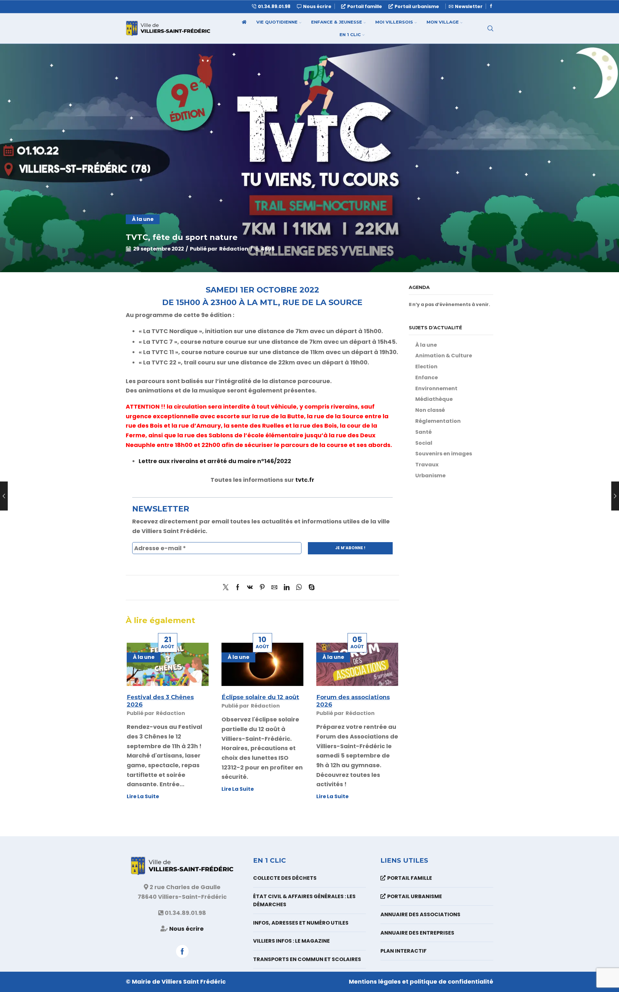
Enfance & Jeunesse (336, 22)
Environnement (436, 388)
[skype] (310, 588)
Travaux (426, 464)
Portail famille (364, 6)
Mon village (443, 22)
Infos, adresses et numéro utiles (301, 923)
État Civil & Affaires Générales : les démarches (304, 900)
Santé (423, 432)
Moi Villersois (394, 22)
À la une (142, 219)
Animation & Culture (443, 355)
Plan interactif (403, 951)
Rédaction (233, 249)
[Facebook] (491, 6)
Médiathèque (434, 399)
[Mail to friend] (274, 588)
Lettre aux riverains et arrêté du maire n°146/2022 (215, 461)
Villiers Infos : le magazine (291, 941)
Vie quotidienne (277, 22)
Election (426, 366)
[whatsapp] (299, 588)
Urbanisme (430, 475)
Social (423, 443)
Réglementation (438, 421)
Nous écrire (186, 929)
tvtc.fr (304, 480)
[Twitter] (227, 588)
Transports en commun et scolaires (307, 959)
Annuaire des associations (420, 914)
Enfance (426, 377)
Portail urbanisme (417, 6)
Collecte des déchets (285, 878)
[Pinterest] (262, 588)
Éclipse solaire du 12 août (260, 697)
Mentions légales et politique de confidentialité (421, 981)
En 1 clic (350, 34)
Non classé (430, 410)
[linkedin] (286, 588)
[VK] (250, 588)
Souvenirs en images (443, 453)
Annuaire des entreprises (417, 933)
